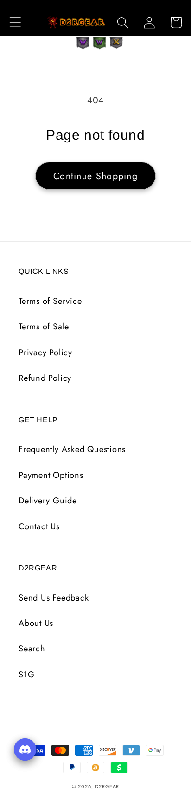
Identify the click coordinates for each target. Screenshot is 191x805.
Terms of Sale (44, 327)
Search (32, 649)
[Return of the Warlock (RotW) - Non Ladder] (83, 43)
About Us (36, 623)
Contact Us (39, 526)
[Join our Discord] (25, 749)
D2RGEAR (107, 786)
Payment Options (51, 475)
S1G (26, 675)
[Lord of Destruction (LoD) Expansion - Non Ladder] (116, 43)
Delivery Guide (48, 501)
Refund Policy (45, 378)
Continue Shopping (95, 175)
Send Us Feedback (54, 598)
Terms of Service (50, 301)
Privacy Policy (45, 353)
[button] (15, 22)
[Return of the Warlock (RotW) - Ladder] (100, 43)
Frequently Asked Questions (72, 449)
